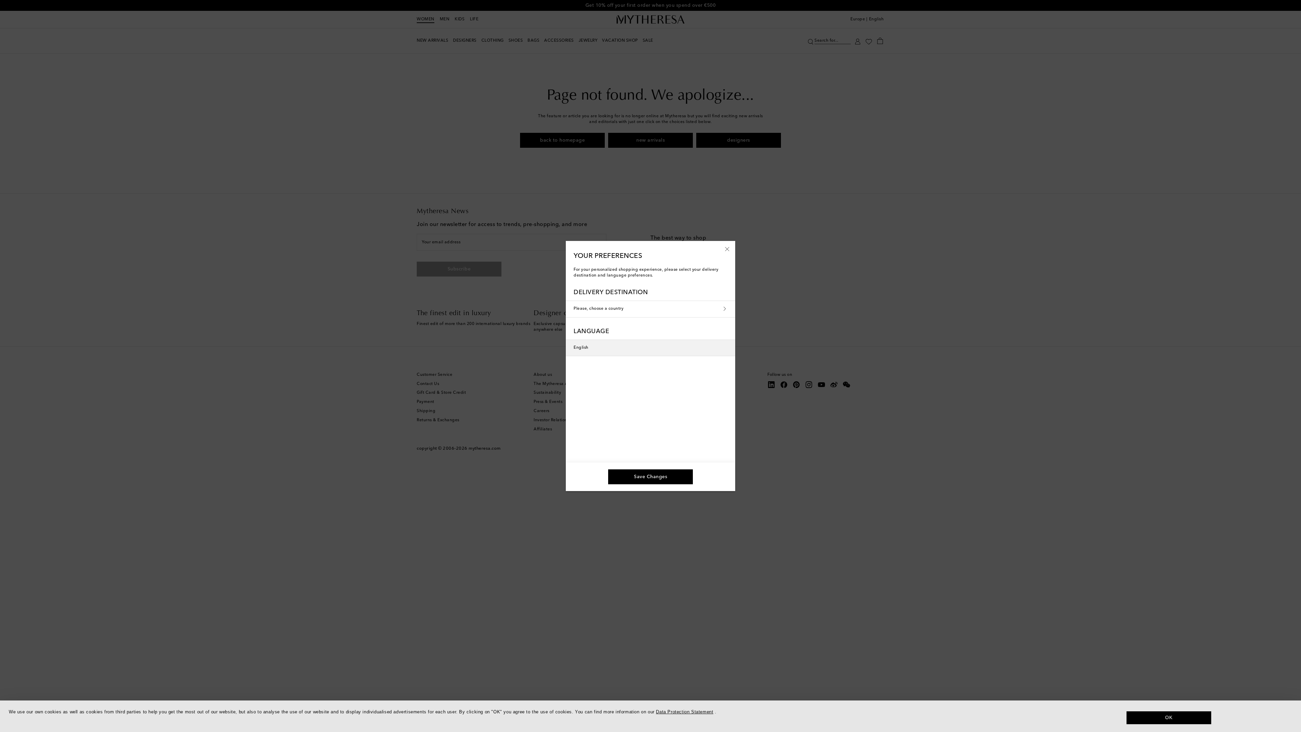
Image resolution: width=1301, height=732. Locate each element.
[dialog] (650, 716)
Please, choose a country (598, 309)
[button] (727, 248)
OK (1169, 717)
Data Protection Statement (684, 711)
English (581, 348)
